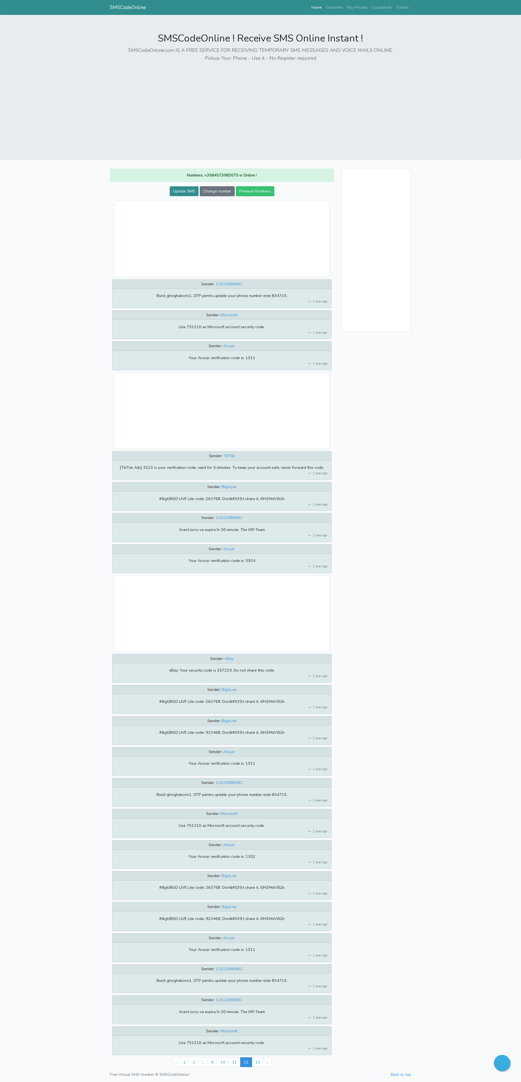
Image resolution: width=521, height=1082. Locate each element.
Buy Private (357, 7)
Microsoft (229, 315)
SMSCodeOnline (128, 7)
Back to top (401, 1074)
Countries (334, 7)
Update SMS (184, 191)
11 (234, 1062)
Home (318, 7)
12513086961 (229, 284)
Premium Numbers (255, 191)
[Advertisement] (260, 105)
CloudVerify (381, 7)
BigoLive (229, 486)
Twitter (402, 7)
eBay (229, 658)
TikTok (229, 455)
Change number (217, 191)
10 (222, 1062)
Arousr (229, 346)
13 (257, 1062)
